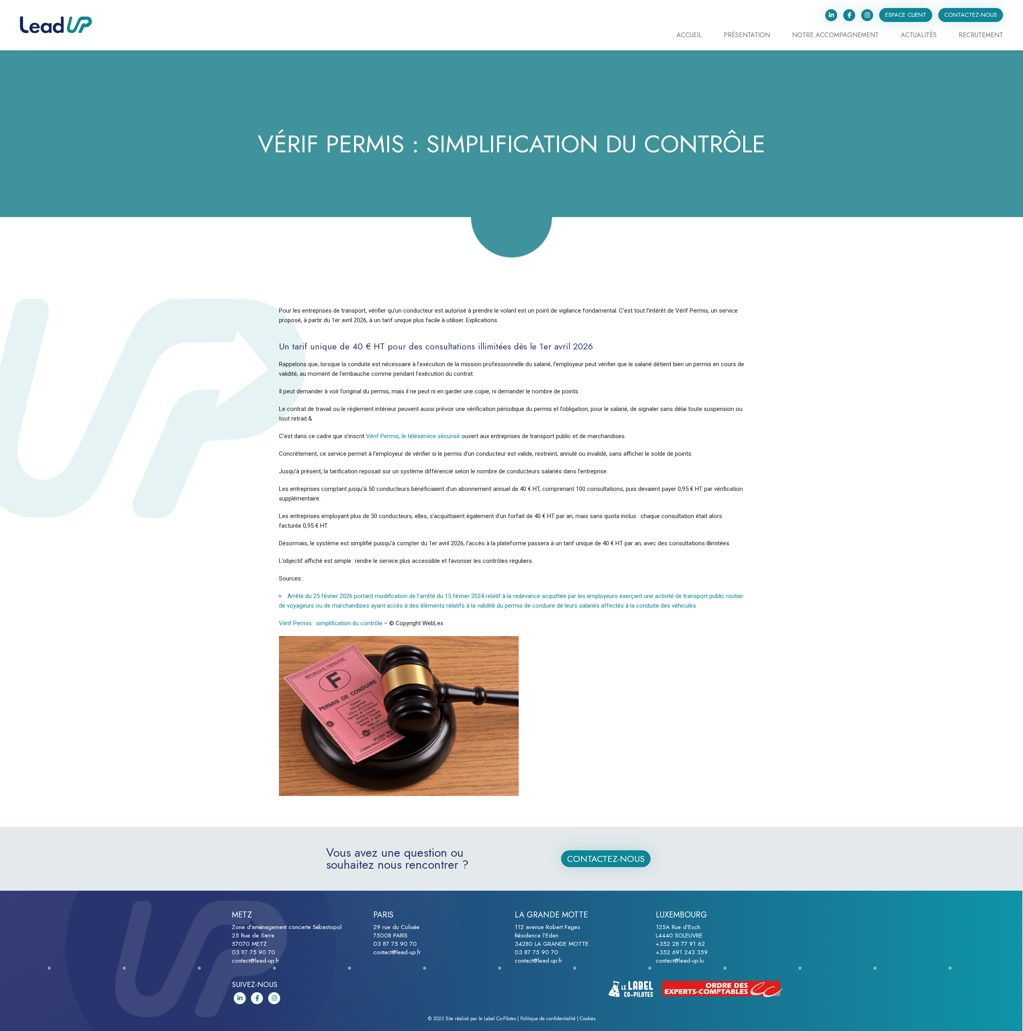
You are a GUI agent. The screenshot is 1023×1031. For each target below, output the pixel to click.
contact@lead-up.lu (680, 960)
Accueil (689, 36)
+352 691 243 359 (682, 952)
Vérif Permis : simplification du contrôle (330, 623)
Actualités (919, 36)
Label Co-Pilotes (500, 1018)
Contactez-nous (970, 14)
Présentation (747, 36)
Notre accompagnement (835, 36)
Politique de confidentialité (547, 1018)
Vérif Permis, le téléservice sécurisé (413, 436)
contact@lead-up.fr (255, 960)
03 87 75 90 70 (253, 952)
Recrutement (981, 36)
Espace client (905, 14)
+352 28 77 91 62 (680, 943)
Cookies (587, 1018)
